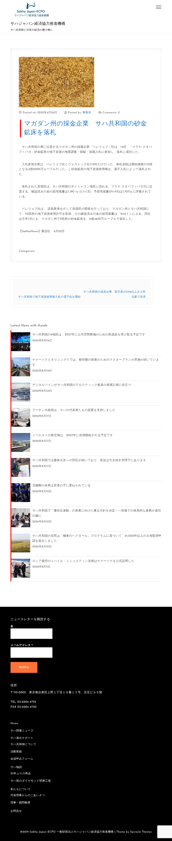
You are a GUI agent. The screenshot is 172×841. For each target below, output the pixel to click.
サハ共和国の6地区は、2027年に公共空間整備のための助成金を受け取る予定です (88, 334)
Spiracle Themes (141, 832)
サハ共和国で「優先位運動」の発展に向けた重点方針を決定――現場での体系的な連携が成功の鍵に (96, 513)
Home (14, 723)
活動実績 (16, 752)
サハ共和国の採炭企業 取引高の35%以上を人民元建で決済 (114, 294)
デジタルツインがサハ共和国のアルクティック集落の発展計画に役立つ (81, 385)
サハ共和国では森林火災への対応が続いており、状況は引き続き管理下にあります (89, 460)
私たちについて (20, 789)
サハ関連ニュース (22, 731)
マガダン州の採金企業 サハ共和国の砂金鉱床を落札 (85, 128)
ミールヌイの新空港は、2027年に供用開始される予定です (72, 435)
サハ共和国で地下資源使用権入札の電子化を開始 (49, 297)
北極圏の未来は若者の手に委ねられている (61, 485)
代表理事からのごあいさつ (27, 795)
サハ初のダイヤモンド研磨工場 (30, 781)
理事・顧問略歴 (20, 803)
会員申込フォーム (21, 759)
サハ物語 (16, 767)
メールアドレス (21, 645)
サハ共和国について (23, 744)
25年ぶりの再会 (20, 773)
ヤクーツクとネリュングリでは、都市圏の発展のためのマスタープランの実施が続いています (95, 362)
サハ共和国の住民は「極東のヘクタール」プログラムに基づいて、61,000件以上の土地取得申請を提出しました (97, 538)
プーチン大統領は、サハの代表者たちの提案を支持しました (73, 410)
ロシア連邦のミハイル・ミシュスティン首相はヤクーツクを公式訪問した (83, 561)
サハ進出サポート (22, 738)
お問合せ (16, 811)
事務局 (86, 112)
